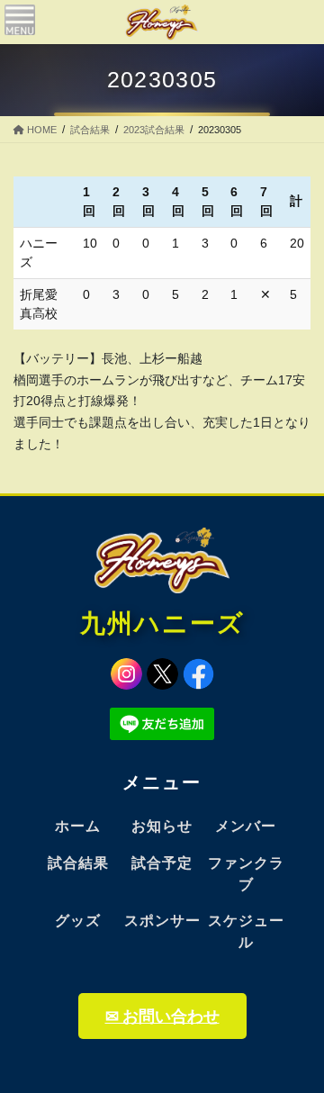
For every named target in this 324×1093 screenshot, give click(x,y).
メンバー (245, 826)
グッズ (78, 920)
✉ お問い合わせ (162, 1016)
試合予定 (162, 863)
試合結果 (78, 863)
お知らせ (162, 826)
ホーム (78, 826)
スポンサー (162, 920)
